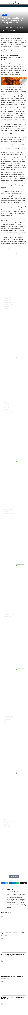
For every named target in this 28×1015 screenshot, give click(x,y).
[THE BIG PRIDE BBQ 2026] (20, 615)
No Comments (6, 30)
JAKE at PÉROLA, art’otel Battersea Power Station (9, 407)
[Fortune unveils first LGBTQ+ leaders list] (14, 967)
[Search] (26, 2)
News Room (8, 27)
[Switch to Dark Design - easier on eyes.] (24, 2)
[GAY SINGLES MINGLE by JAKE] (20, 719)
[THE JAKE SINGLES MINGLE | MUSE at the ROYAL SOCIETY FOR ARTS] (20, 303)
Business (4, 14)
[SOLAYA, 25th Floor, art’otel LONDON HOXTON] (20, 823)
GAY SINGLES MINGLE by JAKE (8, 719)
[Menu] (2, 2)
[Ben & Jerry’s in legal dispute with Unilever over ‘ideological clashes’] (14, 945)
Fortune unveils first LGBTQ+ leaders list (12, 976)
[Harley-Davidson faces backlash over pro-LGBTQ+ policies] (14, 988)
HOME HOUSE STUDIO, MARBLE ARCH (9, 511)
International (16, 5)
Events (3, 5)
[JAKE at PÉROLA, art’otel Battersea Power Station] (20, 407)
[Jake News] (14, 2)
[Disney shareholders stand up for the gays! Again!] (14, 923)
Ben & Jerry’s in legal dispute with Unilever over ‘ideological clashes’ (12, 955)
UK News (9, 5)
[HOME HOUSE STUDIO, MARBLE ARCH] (20, 511)
